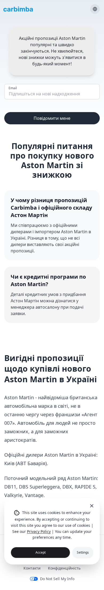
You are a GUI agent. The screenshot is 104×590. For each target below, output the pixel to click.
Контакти (32, 568)
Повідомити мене (52, 118)
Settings (83, 552)
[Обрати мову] (95, 9)
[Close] (91, 506)
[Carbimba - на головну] (18, 9)
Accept (40, 552)
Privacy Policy (39, 531)
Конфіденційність (64, 568)
